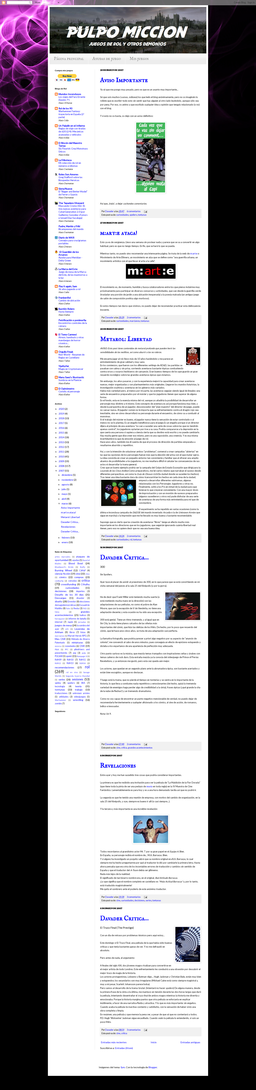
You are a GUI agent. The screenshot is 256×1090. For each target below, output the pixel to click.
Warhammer (60, 700)
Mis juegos (139, 58)
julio (64, 489)
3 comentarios (134, 897)
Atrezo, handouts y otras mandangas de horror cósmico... (71, 340)
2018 (62, 418)
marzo (65, 503)
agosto (66, 484)
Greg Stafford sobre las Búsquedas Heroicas (70, 179)
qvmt (69, 656)
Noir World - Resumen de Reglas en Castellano (71, 356)
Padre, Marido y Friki (69, 226)
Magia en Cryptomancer (71, 369)
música (58, 646)
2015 (62, 432)
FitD (85, 608)
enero (65, 542)
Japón (70, 622)
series (149, 900)
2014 (62, 437)
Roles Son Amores (68, 174)
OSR (82, 645)
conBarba (59, 581)
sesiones (77, 679)
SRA (83, 683)
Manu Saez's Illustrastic (71, 377)
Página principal (69, 58)
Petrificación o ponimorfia (72, 320)
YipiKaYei (64, 366)
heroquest (60, 619)
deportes (80, 591)
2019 (62, 413)
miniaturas (77, 642)
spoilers (133, 215)
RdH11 (82, 659)
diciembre (67, 474)
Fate (68, 608)
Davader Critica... (124, 558)
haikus (83, 615)
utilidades (63, 696)
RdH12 (58, 663)
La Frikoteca (65, 160)
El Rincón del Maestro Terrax (70, 144)
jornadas (82, 622)
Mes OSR (60, 638)
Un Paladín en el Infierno (72, 125)
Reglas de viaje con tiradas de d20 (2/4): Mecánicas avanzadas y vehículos (72, 131)
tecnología (60, 686)
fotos (57, 612)
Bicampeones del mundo (71, 229)
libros (72, 632)
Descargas (60, 597)
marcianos (135, 321)
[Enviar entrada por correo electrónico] (145, 211)
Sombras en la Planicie (70, 380)
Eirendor (72, 601)
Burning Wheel (63, 570)
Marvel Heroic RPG (77, 635)
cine (118, 747)
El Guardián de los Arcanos (69, 253)
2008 (62, 465)
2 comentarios (134, 317)
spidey (58, 683)
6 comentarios (134, 211)
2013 (62, 442)
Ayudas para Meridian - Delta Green (70, 259)
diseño (58, 601)
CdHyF (82, 570)
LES (66, 629)
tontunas (142, 215)
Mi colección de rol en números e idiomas (70, 164)
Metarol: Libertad (126, 339)
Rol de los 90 (65, 108)
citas (87, 574)
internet (59, 622)
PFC (66, 649)
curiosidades (122, 215)
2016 (62, 427)
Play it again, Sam (68, 286)
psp (74, 653)
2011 (62, 451)
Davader (109, 211)
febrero (66, 537)
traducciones (61, 693)
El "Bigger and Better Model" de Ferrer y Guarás (73, 193)
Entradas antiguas (190, 1042)
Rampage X (82, 656)
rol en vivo (72, 672)
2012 (62, 446)
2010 (62, 456)
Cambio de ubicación (69, 300)
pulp (84, 653)
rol (131, 539)
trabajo (79, 689)
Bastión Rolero (67, 308)
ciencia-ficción (62, 573)
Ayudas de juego (106, 58)
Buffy (82, 567)
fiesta (76, 608)
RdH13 (70, 663)
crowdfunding (68, 584)
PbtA (57, 649)
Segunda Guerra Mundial (78, 676)
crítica (124, 747)
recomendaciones (64, 667)
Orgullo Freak (66, 351)
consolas (72, 580)
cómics (63, 577)
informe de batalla (77, 618)
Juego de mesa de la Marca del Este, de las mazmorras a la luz (73, 274)
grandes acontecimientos (140, 747)
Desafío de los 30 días (69, 594)
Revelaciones (118, 766)
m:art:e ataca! (118, 233)
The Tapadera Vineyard (71, 202)
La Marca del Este (68, 268)
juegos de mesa (63, 625)
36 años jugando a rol (69, 289)
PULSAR (59, 656)
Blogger (153, 1067)
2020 (62, 408)
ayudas (75, 560)
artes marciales (62, 557)
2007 (62, 470)
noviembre (68, 479)
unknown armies (81, 693)
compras (79, 577)
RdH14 (83, 663)
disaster (80, 598)
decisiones (139, 900)
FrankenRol (65, 297)
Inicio (154, 1042)
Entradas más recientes (114, 1042)
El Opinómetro (66, 388)
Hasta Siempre (66, 311)
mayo (65, 493)
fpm (123, 1067)
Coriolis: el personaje (69, 391)
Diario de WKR (66, 237)
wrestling (78, 699)
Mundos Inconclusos (70, 94)
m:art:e (193, 253)
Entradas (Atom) (124, 1048)
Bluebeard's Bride (64, 567)
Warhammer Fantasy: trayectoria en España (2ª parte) (71, 114)
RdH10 (70, 659)
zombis (58, 703)
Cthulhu (85, 584)
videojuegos (80, 696)
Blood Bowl (76, 563)
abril (64, 498)
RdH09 (58, 659)
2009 (62, 461)
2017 (62, 422)
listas (83, 632)
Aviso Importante (124, 80)
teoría (78, 686)
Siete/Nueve (65, 188)
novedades (70, 646)
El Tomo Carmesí (68, 334)
